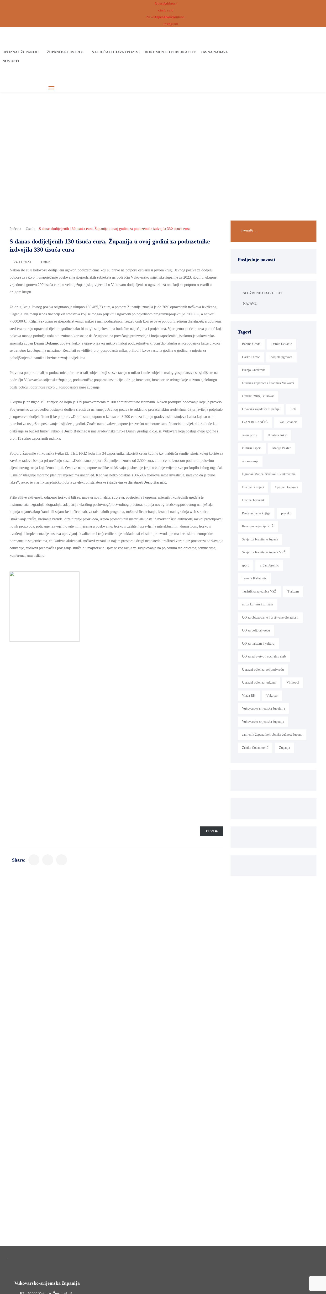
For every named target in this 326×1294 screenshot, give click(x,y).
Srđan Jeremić (269, 565)
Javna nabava (214, 52)
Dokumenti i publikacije (170, 52)
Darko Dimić (251, 357)
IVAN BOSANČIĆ (255, 422)
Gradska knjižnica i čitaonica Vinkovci (268, 383)
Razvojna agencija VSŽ (258, 526)
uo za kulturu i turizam (257, 604)
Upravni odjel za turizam (259, 682)
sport (245, 565)
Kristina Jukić (277, 435)
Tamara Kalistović (254, 578)
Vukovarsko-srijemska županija (263, 721)
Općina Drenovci (286, 487)
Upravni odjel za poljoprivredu (263, 669)
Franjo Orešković (253, 370)
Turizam (293, 591)
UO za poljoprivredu (256, 630)
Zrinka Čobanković (255, 747)
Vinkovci (293, 682)
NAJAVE (250, 303)
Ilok (293, 409)
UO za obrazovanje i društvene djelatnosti (270, 617)
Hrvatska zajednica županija (260, 409)
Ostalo (30, 229)
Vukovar (272, 695)
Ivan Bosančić (288, 422)
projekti (286, 513)
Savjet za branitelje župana (260, 539)
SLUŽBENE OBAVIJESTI (262, 293)
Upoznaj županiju (20, 52)
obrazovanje (250, 461)
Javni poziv (249, 435)
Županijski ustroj (65, 52)
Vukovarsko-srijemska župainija (263, 708)
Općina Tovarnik (253, 500)
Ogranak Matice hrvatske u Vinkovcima (268, 474)
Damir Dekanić (281, 344)
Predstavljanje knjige (256, 513)
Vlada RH (248, 695)
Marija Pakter (281, 448)
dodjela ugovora (281, 357)
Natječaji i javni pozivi (116, 52)
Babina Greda (251, 344)
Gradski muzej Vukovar (258, 396)
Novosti (10, 61)
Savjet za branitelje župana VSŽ (263, 552)
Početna (15, 229)
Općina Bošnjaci (253, 487)
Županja (284, 747)
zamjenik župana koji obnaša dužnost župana (272, 734)
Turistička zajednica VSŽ (259, 591)
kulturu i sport (251, 448)
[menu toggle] (51, 88)
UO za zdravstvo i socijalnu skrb (264, 656)
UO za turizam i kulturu (258, 643)
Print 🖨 (211, 831)
